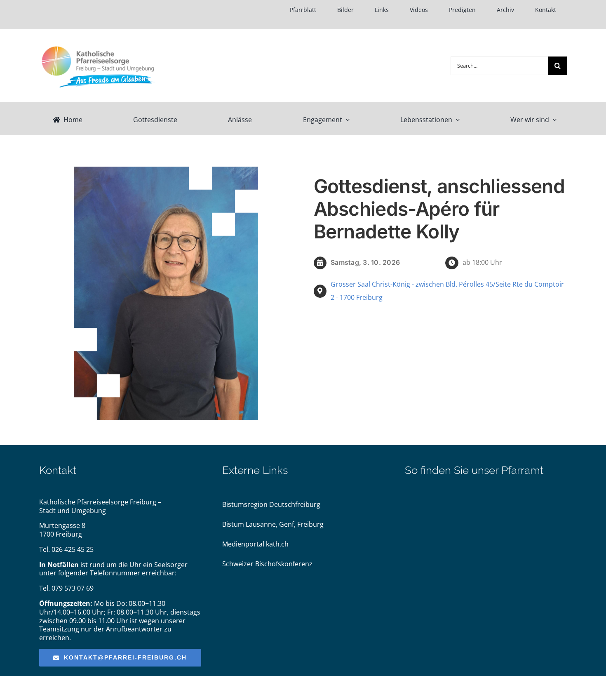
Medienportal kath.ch (255, 544)
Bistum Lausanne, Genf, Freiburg (273, 524)
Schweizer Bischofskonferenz (267, 563)
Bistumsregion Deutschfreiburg (271, 504)
